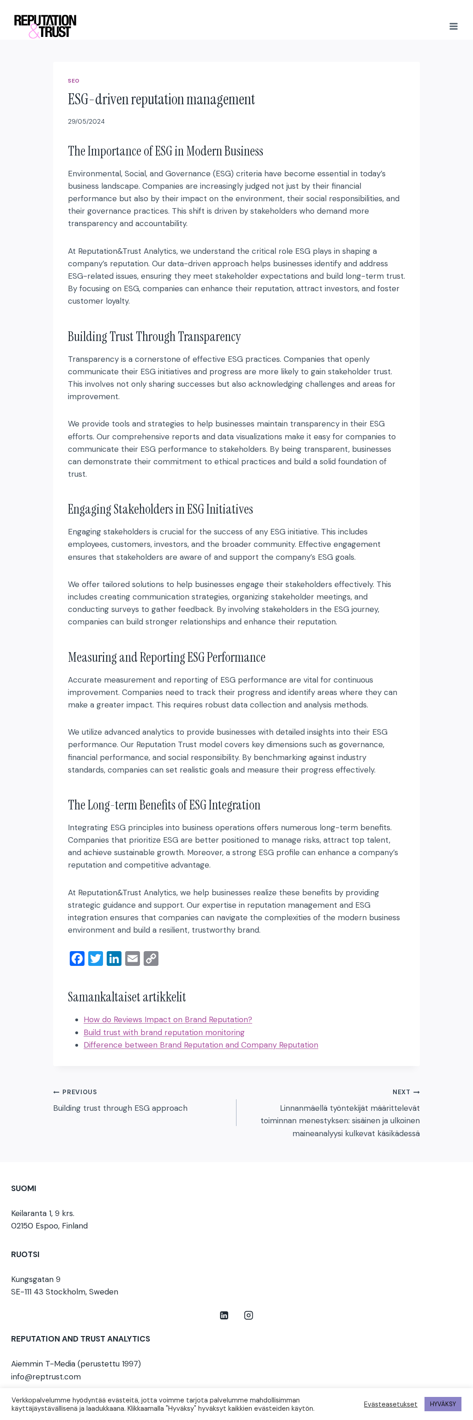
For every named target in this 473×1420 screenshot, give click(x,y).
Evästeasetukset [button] (391, 1404)
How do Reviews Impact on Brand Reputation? (168, 1019)
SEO (74, 80)
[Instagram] (248, 1315)
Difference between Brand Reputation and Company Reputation (201, 1045)
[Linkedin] (224, 1315)
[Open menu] (453, 26)
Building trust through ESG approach (120, 1100)
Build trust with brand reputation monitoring (164, 1032)
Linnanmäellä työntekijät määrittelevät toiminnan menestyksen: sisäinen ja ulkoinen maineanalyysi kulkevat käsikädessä (340, 1113)
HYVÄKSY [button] (443, 1404)
